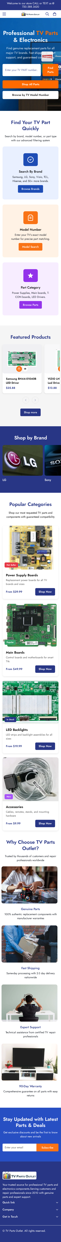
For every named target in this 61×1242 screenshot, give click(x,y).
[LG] (23, 460)
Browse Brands (30, 189)
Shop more (30, 412)
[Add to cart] (19, 369)
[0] (54, 14)
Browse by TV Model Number (30, 95)
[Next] (35, 400)
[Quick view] (25, 369)
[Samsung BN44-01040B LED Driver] (22, 358)
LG (4, 480)
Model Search (30, 247)
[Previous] (25, 400)
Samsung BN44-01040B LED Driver (21, 381)
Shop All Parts (30, 84)
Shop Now (45, 592)
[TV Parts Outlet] (30, 14)
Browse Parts (30, 305)
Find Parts (50, 70)
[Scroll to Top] (55, 1224)
